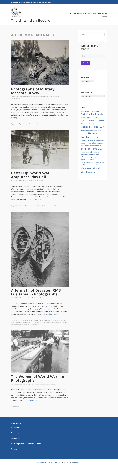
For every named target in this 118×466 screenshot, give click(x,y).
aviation (92, 111)
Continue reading (34, 200)
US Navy (86, 162)
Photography (99, 143)
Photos (29, 206)
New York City (29, 322)
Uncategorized (15, 98)
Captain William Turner (46, 320)
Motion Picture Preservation (93, 124)
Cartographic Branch (92, 114)
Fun (45, 96)
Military (49, 96)
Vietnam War (92, 162)
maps (101, 121)
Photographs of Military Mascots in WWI (32, 91)
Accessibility (16, 427)
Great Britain (15, 322)
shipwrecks (46, 322)
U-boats (59, 322)
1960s (86, 111)
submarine (53, 322)
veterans (34, 206)
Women (86, 165)
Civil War (95, 117)
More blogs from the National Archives (26, 444)
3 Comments (40, 124)
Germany (63, 320)
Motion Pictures (89, 126)
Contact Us (15, 438)
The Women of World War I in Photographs (37, 378)
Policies (104, 16)
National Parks (95, 137)
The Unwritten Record (31, 20)
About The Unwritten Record (80, 13)
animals (17, 124)
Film (91, 120)
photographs (90, 143)
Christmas (83, 117)
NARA (101, 127)
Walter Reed (41, 206)
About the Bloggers (100, 13)
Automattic (77, 462)
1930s (82, 111)
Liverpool (22, 322)
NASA (83, 130)
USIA (82, 162)
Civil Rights (89, 117)
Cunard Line (56, 320)
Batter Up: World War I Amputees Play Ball (31, 175)
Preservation (88, 145)
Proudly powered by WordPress (47, 462)
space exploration (96, 145)
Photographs (56, 96)
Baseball (23, 206)
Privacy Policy (16, 449)
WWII (93, 172)
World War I (30, 124)
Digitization (40, 96)
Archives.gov (16, 433)
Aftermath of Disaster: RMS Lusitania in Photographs (36, 292)
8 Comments (15, 406)
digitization (85, 121)
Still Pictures (89, 148)
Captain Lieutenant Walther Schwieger (27, 320)
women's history (94, 165)
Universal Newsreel (99, 160)
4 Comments (35, 324)
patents (83, 143)
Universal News (87, 160)
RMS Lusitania (38, 322)
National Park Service (88, 140)
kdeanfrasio (26, 96)
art (88, 111)
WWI (54, 206)
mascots (23, 124)
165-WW (17, 206)
